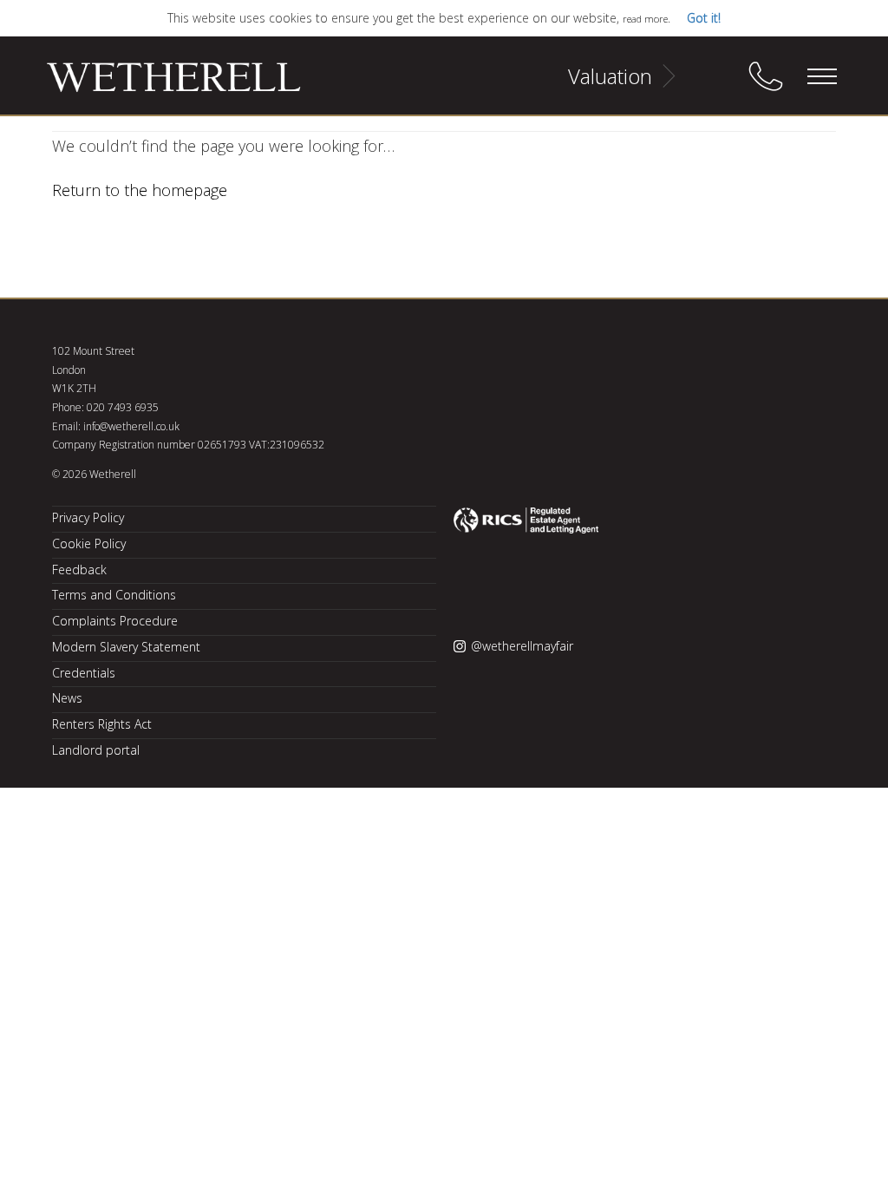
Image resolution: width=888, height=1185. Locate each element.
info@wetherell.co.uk (131, 426)
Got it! (704, 18)
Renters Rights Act (102, 724)
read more (645, 18)
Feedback (79, 569)
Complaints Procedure (115, 620)
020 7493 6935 (123, 407)
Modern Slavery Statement (126, 646)
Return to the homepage (139, 190)
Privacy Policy (88, 517)
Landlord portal (96, 750)
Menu (821, 76)
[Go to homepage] (151, 85)
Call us (765, 76)
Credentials (83, 673)
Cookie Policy (89, 543)
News (67, 698)
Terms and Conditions (114, 594)
